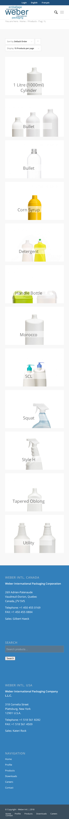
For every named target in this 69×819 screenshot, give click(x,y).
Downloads (11, 776)
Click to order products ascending (38, 42)
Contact (9, 787)
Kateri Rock (19, 730)
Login (24, 2)
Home (23, 21)
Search (10, 658)
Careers (9, 781)
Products (32, 21)
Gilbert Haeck (21, 618)
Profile (8, 764)
